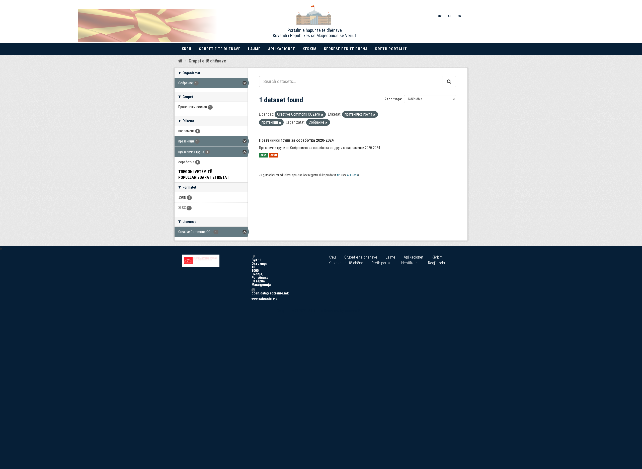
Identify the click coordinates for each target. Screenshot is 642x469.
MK (440, 16)
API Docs (352, 175)
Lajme (254, 49)
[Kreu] (180, 61)
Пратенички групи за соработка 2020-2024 (296, 140)
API (339, 175)
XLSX (263, 155)
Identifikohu (410, 263)
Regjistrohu (437, 263)
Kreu (186, 49)
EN (459, 16)
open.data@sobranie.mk (253, 293)
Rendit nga (392, 99)
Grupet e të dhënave (219, 49)
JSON (273, 155)
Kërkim (309, 49)
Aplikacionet (281, 49)
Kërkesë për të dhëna (346, 49)
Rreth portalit (391, 49)
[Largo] (322, 114)
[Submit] (449, 81)
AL (449, 16)
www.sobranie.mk (253, 299)
